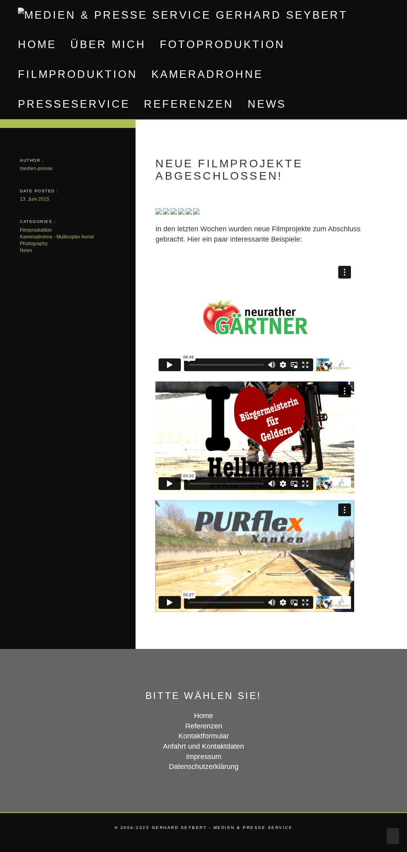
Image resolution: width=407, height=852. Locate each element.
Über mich (108, 44)
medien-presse (36, 168)
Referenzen (189, 104)
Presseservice (74, 104)
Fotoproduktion (222, 44)
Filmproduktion (78, 74)
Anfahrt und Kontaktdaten (203, 746)
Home (37, 44)
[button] (304, 104)
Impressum (203, 757)
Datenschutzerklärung (203, 767)
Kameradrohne (207, 74)
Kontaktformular (203, 736)
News (267, 104)
